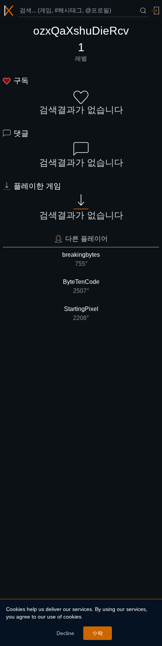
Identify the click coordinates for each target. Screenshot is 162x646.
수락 (97, 633)
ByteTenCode (81, 286)
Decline (65, 633)
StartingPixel (81, 313)
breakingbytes (81, 259)
